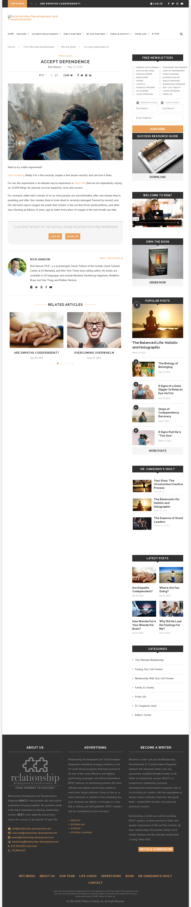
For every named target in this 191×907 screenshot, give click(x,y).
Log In (157, 4)
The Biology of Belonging (168, 365)
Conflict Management (174, 71)
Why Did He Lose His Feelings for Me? (170, 625)
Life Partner (142, 91)
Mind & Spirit (68, 46)
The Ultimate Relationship (38, 46)
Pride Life (140, 34)
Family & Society (120, 34)
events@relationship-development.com (33, 837)
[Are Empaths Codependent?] (36, 330)
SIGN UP (72, 236)
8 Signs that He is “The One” (169, 433)
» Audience (74, 828)
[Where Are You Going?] (171, 575)
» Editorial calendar (80, 832)
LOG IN (55, 236)
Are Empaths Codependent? (36, 352)
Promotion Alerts (149, 103)
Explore (21, 34)
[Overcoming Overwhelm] (94, 330)
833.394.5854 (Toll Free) (23, 846)
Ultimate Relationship (45, 34)
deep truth (80, 183)
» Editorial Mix (76, 824)
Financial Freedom (145, 88)
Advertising (111, 876)
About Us (47, 876)
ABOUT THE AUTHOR (110, 258)
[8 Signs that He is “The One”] (143, 437)
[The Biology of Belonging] (143, 369)
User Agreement (97, 891)
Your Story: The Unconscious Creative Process (168, 484)
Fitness (139, 81)
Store (155, 34)
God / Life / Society (172, 88)
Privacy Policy (114, 891)
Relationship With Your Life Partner (154, 678)
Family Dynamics (171, 74)
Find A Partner (72, 34)
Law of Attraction (144, 94)
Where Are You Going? (56, 3)
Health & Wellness (145, 71)
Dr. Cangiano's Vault (157, 469)
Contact (95, 882)
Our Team (67, 876)
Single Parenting (171, 81)
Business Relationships (174, 84)
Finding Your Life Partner (149, 669)
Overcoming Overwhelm (94, 352)
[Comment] (57, 75)
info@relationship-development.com (31, 828)
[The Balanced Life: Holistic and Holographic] (157, 321)
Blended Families (171, 77)
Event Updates (172, 103)
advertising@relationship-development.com (35, 841)
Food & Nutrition (144, 74)
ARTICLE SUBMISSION (155, 849)
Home (11, 34)
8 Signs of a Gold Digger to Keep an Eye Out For (170, 389)
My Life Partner (96, 34)
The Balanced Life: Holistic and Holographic (155, 345)
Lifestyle (140, 84)
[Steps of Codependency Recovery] (143, 414)
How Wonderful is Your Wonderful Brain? (144, 625)
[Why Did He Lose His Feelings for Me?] (171, 609)
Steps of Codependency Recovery (168, 413)
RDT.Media (27, 876)
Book (130, 876)
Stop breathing (16, 175)
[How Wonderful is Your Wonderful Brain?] (144, 609)
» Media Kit (74, 820)
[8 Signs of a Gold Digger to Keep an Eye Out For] (143, 391)
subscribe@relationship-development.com (34, 833)
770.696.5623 (17, 850)
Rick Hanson (54, 67)
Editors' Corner (143, 715)
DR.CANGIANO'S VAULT (155, 876)
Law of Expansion (171, 91)
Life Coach (88, 876)
